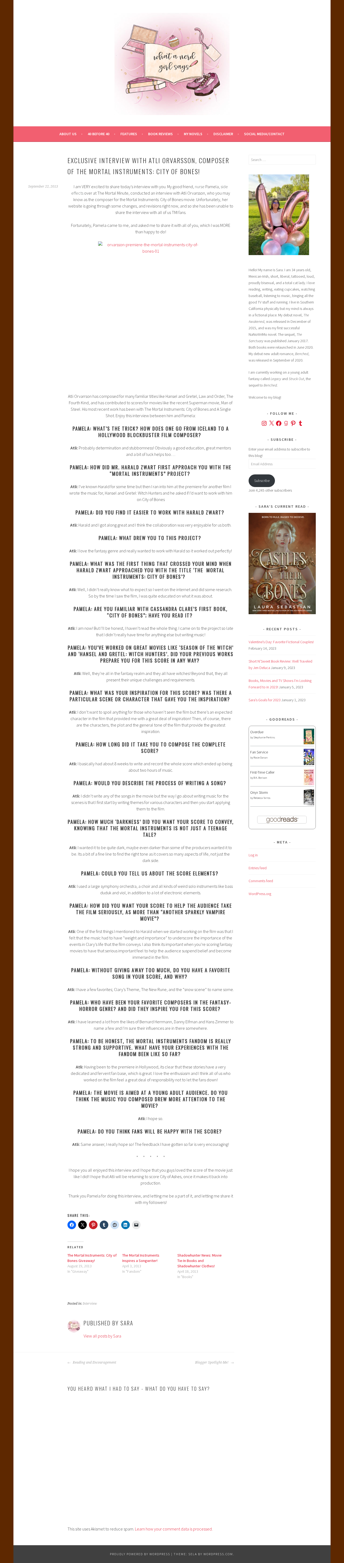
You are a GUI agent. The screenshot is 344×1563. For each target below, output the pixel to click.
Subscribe (262, 480)
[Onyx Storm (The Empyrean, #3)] (309, 804)
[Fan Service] (309, 763)
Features (128, 133)
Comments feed (261, 880)
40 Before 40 (98, 133)
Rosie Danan (260, 757)
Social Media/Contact (264, 133)
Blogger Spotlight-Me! (212, 1362)
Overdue (256, 731)
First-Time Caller (262, 772)
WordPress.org (260, 893)
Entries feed (258, 867)
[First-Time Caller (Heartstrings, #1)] (309, 783)
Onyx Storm (259, 792)
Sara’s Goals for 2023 (265, 700)
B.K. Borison (260, 777)
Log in (253, 855)
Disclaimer (223, 133)
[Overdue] (309, 743)
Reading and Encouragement (94, 1362)
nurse (200, 186)
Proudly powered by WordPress (140, 1554)
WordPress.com (218, 1554)
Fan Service (259, 752)
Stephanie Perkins (264, 737)
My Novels (193, 133)
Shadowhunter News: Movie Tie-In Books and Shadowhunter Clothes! (199, 1260)
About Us (68, 133)
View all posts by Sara (102, 1336)
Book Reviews (160, 133)
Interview (90, 1304)
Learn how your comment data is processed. (174, 1529)
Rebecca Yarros (261, 798)
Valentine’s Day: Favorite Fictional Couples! (281, 641)
